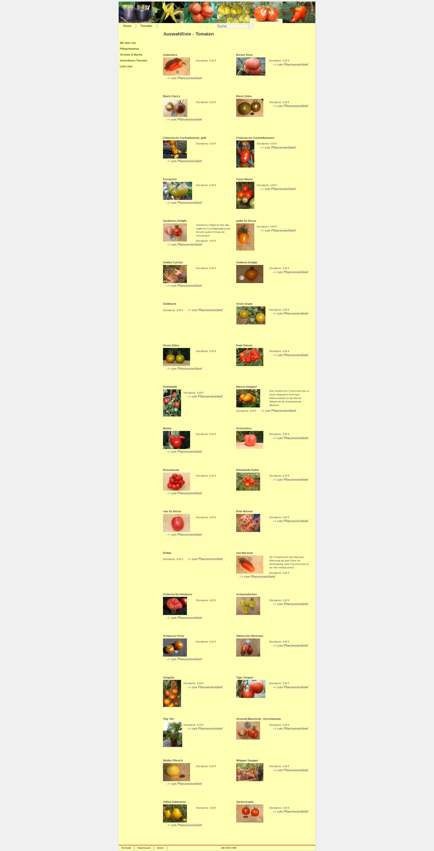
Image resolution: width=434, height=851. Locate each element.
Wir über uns (128, 43)
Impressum (144, 847)
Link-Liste (126, 66)
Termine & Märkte (131, 54)
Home (127, 26)
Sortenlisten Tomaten (133, 60)
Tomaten (146, 26)
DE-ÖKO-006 (228, 847)
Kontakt (126, 847)
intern (160, 847)
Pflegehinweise (129, 48)
